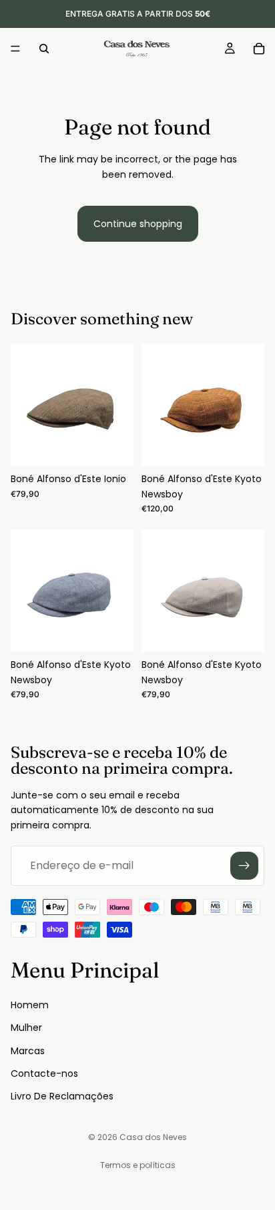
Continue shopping (137, 223)
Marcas (28, 1050)
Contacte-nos (44, 1072)
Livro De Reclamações (62, 1096)
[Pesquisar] (44, 48)
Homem (30, 1004)
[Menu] (15, 48)
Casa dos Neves (153, 1137)
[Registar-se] (244, 866)
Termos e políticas (138, 1165)
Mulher (26, 1027)
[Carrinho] (259, 48)
